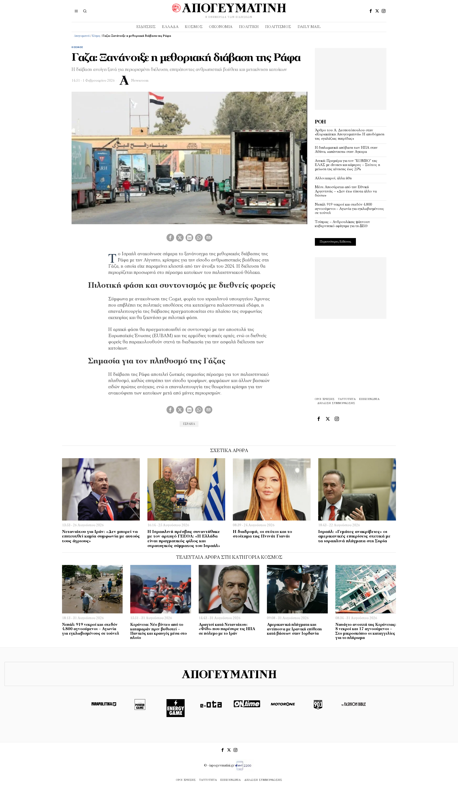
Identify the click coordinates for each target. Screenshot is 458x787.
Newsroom (139, 81)
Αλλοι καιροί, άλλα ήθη (333, 178)
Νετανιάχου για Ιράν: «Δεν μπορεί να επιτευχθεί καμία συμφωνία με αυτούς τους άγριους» (101, 537)
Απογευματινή (82, 36)
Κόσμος (96, 36)
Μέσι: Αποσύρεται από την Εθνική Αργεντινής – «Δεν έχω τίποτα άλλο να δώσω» (346, 191)
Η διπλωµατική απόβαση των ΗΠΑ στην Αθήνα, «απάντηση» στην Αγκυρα (346, 150)
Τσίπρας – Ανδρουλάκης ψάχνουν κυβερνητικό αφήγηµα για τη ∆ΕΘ (342, 224)
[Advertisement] (350, 78)
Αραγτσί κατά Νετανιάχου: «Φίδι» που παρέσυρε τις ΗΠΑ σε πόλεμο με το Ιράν (227, 629)
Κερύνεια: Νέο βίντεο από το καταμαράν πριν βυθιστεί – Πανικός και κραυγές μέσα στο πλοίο (158, 631)
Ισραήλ (189, 424)
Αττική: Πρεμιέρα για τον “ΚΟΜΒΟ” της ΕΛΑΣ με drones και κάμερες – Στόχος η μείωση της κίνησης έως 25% (347, 165)
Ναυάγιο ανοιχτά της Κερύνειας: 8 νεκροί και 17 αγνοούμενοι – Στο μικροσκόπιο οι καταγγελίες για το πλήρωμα (365, 631)
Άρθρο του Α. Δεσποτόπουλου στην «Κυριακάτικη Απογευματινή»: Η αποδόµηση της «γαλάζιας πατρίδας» (349, 134)
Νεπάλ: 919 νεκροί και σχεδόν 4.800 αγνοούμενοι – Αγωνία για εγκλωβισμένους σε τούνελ (349, 209)
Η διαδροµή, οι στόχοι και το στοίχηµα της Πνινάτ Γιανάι (262, 534)
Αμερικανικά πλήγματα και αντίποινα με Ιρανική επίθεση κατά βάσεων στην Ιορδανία (294, 629)
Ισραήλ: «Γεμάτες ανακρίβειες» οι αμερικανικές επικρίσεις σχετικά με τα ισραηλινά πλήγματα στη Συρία (354, 537)
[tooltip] (371, 11)
